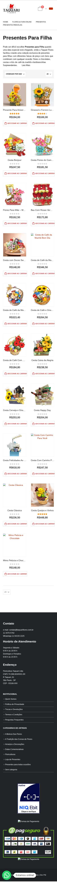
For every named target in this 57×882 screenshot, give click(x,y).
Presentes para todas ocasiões (18, 764)
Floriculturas (10, 754)
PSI (44, 875)
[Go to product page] (14, 94)
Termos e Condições (13, 715)
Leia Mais (26, 65)
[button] (51, 9)
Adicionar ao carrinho (17, 123)
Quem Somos (10, 699)
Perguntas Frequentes (14, 720)
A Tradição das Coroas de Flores (18, 739)
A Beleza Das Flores (13, 734)
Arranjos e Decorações (14, 744)
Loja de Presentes (12, 759)
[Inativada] (28, 798)
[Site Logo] (11, 9)
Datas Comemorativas (14, 749)
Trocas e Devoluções (14, 709)
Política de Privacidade (14, 704)
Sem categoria (11, 770)
